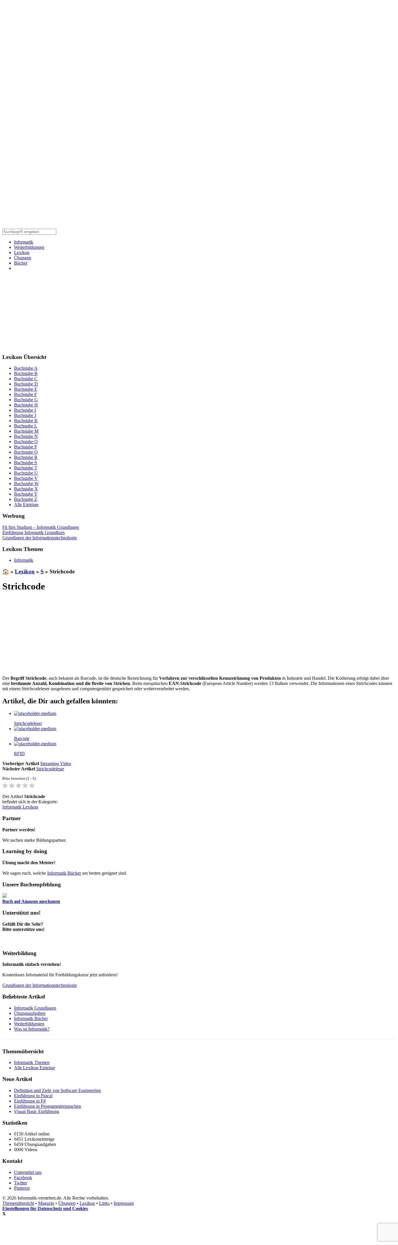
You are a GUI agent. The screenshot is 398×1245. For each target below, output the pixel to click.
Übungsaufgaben (29, 1013)
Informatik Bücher (64, 873)
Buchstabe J (25, 415)
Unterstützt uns (28, 1172)
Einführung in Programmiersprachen (47, 1106)
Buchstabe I (25, 410)
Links (104, 1203)
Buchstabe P (25, 446)
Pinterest (22, 1188)
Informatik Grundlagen (35, 1007)
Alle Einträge (26, 504)
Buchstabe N (26, 436)
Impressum (124, 1203)
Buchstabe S (25, 462)
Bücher (20, 262)
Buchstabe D (26, 383)
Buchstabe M (26, 431)
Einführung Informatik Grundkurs (33, 532)
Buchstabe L (25, 425)
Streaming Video (55, 763)
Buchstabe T (25, 467)
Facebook (23, 1177)
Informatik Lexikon (20, 806)
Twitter (20, 1182)
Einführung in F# (30, 1100)
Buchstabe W (26, 483)
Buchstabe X (26, 488)
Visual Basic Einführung (36, 1111)
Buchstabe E (25, 389)
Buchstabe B (26, 373)
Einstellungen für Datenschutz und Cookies (45, 1208)
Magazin (46, 1203)
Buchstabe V (26, 478)
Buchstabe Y (26, 494)
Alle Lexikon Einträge (34, 1067)
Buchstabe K (26, 420)
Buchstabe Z (25, 499)
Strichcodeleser (50, 768)
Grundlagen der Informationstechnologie (39, 537)
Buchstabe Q (26, 452)
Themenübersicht (18, 1203)
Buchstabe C (26, 378)
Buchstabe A (26, 368)
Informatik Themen (32, 1062)
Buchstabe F (25, 394)
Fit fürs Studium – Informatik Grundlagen (40, 527)
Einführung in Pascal (33, 1095)
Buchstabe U (26, 473)
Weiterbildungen (29, 247)
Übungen (22, 257)
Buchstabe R (26, 457)
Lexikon (21, 252)
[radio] (5, 786)
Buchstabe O (26, 441)
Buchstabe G (26, 399)
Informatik (23, 242)
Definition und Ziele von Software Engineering (57, 1090)
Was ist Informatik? (32, 1028)
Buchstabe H (26, 404)
